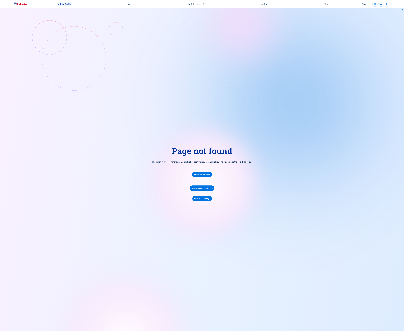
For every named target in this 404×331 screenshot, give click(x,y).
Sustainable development (195, 4)
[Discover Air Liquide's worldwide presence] (374, 4)
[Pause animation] (402, 10)
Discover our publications (202, 188)
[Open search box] (386, 4)
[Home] (20, 4)
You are (364, 4)
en (381, 4)
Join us (326, 4)
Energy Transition (65, 4)
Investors (264, 4)
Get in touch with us (202, 174)
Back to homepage (202, 198)
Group (129, 4)
